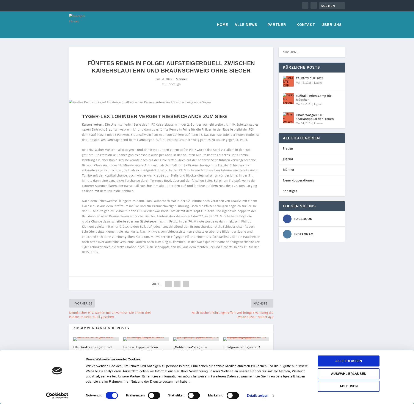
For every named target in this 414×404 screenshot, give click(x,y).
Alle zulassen (348, 361)
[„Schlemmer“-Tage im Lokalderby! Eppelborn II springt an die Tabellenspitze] (196, 339)
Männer (181, 79)
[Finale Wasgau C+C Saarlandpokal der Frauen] (288, 117)
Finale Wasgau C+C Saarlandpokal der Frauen (315, 117)
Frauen (318, 123)
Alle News (246, 25)
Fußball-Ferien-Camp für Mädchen (313, 98)
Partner (277, 25)
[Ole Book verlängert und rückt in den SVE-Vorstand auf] (96, 339)
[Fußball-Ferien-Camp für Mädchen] (288, 98)
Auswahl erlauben (348, 374)
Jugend (318, 82)
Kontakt (305, 25)
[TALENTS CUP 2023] (288, 81)
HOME (222, 25)
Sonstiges (290, 191)
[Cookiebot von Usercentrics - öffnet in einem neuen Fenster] (57, 395)
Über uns (331, 25)
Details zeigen (257, 395)
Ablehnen (349, 386)
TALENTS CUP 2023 (309, 78)
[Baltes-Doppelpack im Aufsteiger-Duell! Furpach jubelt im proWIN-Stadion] (146, 339)
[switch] (154, 395)
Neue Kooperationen (298, 180)
